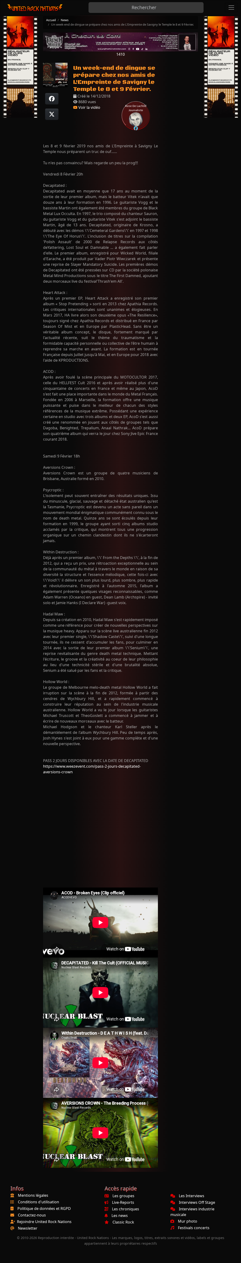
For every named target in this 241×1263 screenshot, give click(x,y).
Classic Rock (123, 1222)
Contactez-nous (32, 1215)
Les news (120, 1215)
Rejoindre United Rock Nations (44, 1221)
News (64, 20)
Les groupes (123, 1195)
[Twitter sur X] (52, 114)
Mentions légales (33, 1195)
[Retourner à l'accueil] (35, 7)
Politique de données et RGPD (44, 1208)
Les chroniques (125, 1209)
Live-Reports (123, 1202)
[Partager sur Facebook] (52, 99)
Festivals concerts (193, 1227)
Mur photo (187, 1221)
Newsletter (27, 1228)
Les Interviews (191, 1195)
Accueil (51, 20)
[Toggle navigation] (231, 7)
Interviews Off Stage (197, 1202)
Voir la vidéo (88, 107)
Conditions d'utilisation (38, 1201)
